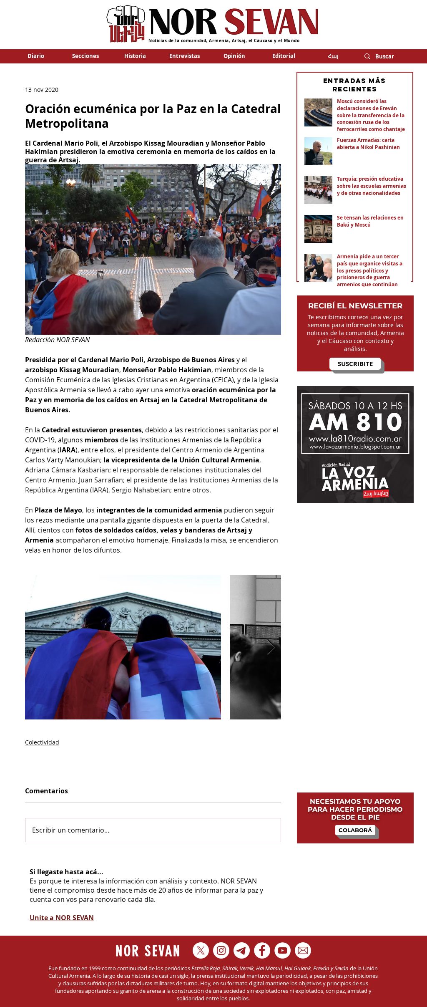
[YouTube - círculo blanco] (282, 950)
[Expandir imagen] (123, 647)
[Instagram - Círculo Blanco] (221, 950)
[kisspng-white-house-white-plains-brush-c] (303, 950)
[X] (201, 950)
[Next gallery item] (271, 647)
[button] (85, 56)
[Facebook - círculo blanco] (262, 950)
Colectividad (42, 742)
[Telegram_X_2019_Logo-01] (242, 950)
